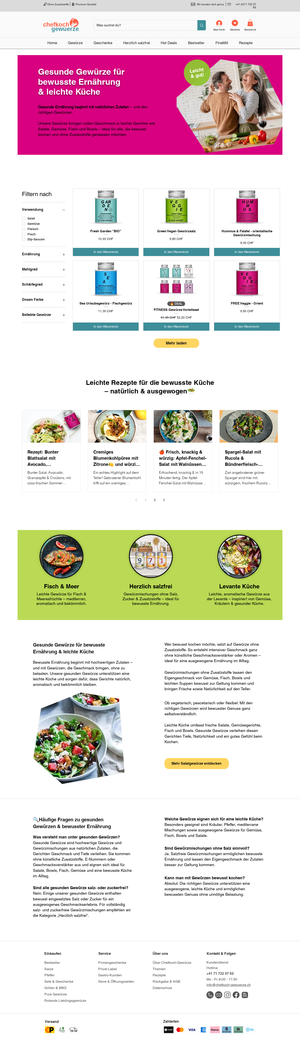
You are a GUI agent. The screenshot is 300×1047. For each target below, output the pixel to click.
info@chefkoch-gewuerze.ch (228, 985)
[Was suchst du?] (201, 25)
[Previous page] (136, 500)
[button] (75, 42)
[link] (250, 22)
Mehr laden (176, 343)
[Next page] (164, 500)
